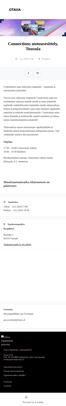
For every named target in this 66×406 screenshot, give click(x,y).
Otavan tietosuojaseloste (14, 371)
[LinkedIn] (38, 73)
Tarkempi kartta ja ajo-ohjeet (17, 244)
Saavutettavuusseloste (13, 367)
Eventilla (39, 402)
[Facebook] (28, 73)
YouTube (7, 386)
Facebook (8, 382)
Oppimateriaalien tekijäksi (15, 375)
